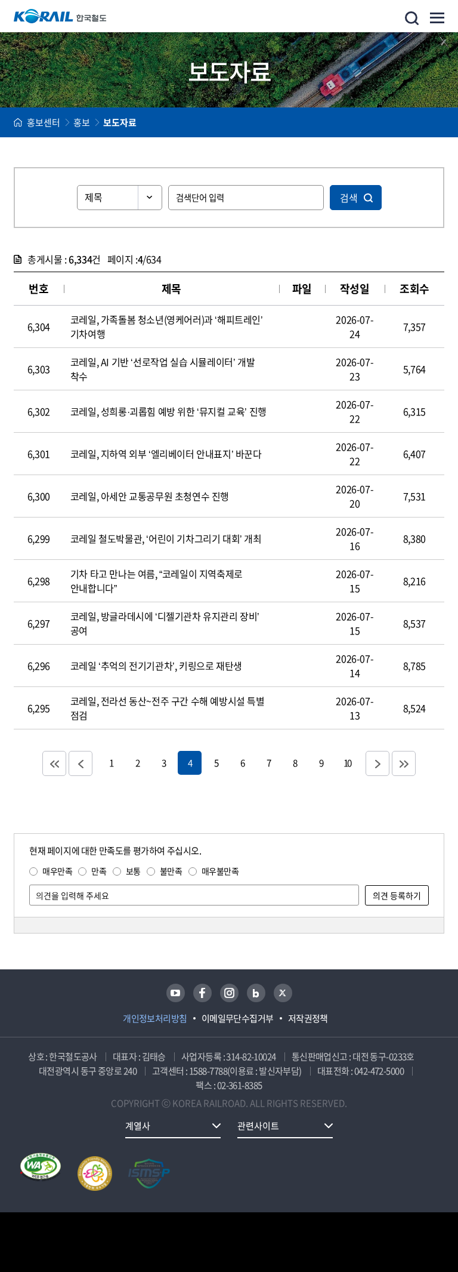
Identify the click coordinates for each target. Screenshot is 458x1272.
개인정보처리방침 (155, 1018)
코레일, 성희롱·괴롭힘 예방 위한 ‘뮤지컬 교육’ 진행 (168, 411)
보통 (133, 871)
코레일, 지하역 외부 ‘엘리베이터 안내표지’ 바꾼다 (166, 453)
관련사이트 (258, 1125)
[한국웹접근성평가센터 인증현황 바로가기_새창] (40, 1173)
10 (347, 762)
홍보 (81, 122)
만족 (98, 871)
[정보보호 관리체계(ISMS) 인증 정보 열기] (149, 1173)
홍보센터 (43, 122)
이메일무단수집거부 (238, 1018)
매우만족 (57, 871)
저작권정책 (308, 1018)
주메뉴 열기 (437, 18)
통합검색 (412, 18)
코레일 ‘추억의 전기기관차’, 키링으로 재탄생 (156, 665)
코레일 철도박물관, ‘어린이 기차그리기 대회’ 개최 (166, 538)
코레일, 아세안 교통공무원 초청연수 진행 (149, 496)
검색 (349, 197)
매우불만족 (220, 871)
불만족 (171, 871)
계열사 (137, 1125)
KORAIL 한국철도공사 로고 (60, 16)
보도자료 (120, 122)
